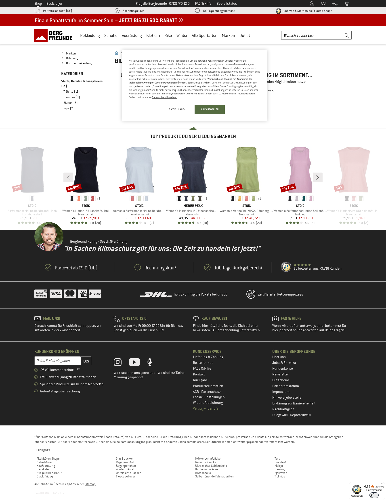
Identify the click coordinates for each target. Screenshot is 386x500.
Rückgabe (200, 380)
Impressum (281, 392)
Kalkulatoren (45, 462)
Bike (168, 35)
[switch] (374, 495)
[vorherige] (68, 177)
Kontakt (199, 374)
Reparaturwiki (300, 415)
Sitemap (90, 484)
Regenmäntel (125, 462)
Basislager (54, 3)
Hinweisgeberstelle (286, 397)
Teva (277, 458)
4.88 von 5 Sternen (307, 11)
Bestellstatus (203, 362)
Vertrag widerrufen (206, 408)
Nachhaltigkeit (283, 409)
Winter (181, 35)
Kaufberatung (46, 466)
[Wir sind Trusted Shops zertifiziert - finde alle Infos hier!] (286, 267)
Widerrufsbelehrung (208, 402)
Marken (228, 35)
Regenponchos (126, 466)
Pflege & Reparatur (49, 473)
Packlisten (43, 469)
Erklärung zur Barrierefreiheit (294, 403)
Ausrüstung (132, 35)
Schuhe (110, 35)
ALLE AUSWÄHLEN (210, 109)
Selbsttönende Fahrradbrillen (214, 476)
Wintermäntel (125, 469)
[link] (83, 53)
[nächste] (318, 177)
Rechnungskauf (133, 11)
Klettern (153, 35)
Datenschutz (211, 392)
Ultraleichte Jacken (128, 473)
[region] (194, 85)
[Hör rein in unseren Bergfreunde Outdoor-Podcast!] (153, 363)
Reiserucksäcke (205, 462)
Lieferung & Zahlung (208, 357)
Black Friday (45, 476)
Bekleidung (90, 35)
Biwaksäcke (203, 473)
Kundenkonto (282, 368)
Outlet (244, 35)
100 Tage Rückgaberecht (219, 11)
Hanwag (280, 469)
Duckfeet (280, 462)
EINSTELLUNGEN (177, 109)
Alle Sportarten (204, 35)
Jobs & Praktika (284, 362)
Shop (38, 3)
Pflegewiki (280, 415)
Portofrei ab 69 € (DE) (57, 11)
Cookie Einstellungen (209, 397)
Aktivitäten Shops (48, 458)
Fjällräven (281, 473)
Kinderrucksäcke (206, 469)
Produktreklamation (208, 386)
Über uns (279, 357)
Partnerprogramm (285, 386)
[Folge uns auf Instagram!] (121, 363)
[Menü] (382, 485)
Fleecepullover (125, 476)
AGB (196, 392)
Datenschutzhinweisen (164, 97)
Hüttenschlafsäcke (207, 458)
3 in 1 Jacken (125, 458)
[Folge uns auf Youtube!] (138, 363)
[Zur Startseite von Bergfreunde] (55, 35)
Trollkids (280, 476)
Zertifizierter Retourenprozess (280, 294)
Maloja (279, 466)
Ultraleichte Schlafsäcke (211, 466)
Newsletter (280, 374)
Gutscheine (281, 380)
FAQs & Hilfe (202, 368)
